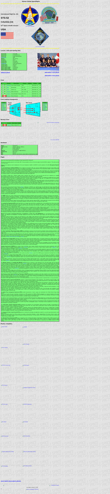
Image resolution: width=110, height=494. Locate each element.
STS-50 (17, 236)
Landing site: (3, 63)
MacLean (8, 95)
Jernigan (8, 93)
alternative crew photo (52, 72)
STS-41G (6, 253)
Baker (8, 87)
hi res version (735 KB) (55, 70)
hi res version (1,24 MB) (40, 46)
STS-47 (22, 236)
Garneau (30, 252)
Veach (8, 89)
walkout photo (5, 72)
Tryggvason (9, 125)
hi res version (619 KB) (30, 26)
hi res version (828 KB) (55, 139)
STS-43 (11, 236)
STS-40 (7, 236)
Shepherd (8, 91)
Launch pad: (3, 57)
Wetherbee (9, 85)
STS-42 (14, 236)
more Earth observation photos (11, 481)
